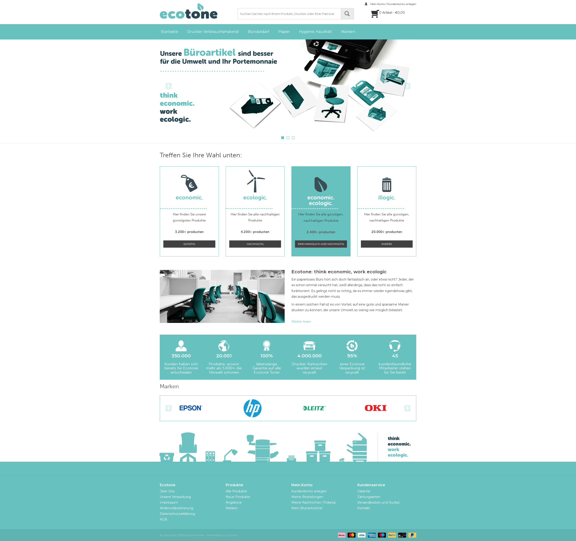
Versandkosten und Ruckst (378, 502)
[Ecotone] (198, 11)
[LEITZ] (253, 408)
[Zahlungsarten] (341, 534)
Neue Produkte (238, 497)
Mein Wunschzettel (306, 508)
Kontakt (363, 508)
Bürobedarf (258, 32)
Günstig (189, 244)
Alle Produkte (236, 491)
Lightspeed (230, 535)
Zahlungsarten (368, 497)
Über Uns (167, 491)
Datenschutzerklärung (177, 514)
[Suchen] (347, 13)
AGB (163, 519)
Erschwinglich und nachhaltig (321, 244)
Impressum (169, 502)
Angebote (234, 502)
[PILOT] (376, 408)
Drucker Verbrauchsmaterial (213, 32)
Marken (348, 32)
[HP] (191, 408)
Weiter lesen (301, 322)
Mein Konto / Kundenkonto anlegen (393, 4)
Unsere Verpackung (175, 497)
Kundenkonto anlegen (309, 491)
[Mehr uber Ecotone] (288, 85)
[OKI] (314, 408)
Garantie (363, 491)
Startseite (169, 32)
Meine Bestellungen (307, 497)
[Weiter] (407, 86)
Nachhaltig (255, 244)
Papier (284, 32)
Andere (386, 244)
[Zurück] (169, 86)
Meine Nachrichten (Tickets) (313, 502)
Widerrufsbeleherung (176, 508)
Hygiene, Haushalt (315, 32)
